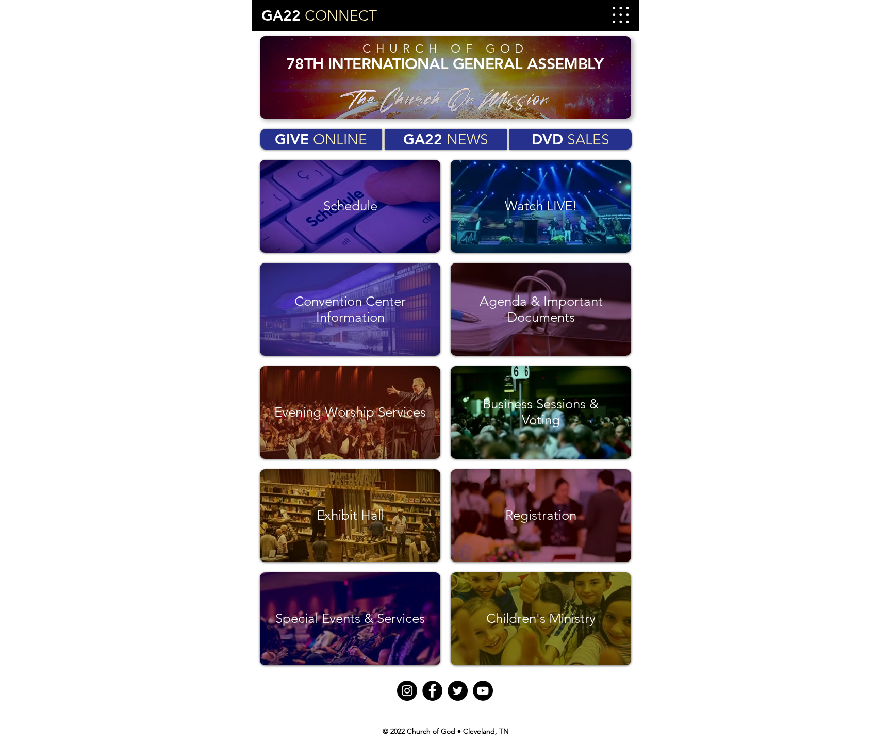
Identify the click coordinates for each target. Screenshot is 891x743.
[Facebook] (432, 691)
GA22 (445, 139)
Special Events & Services (350, 618)
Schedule (350, 206)
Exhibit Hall (350, 515)
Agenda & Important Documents (541, 309)
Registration (540, 515)
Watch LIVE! (541, 206)
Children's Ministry (541, 618)
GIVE (321, 139)
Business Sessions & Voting (541, 412)
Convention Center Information (350, 309)
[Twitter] (458, 691)
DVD (570, 139)
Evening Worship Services (350, 412)
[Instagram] (407, 691)
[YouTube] (483, 691)
